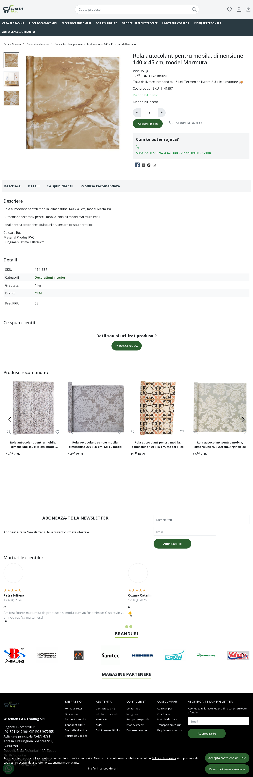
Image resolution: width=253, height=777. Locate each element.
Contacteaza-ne (105, 708)
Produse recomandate (100, 186)
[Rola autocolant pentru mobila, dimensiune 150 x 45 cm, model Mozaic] (33, 407)
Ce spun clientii (60, 186)
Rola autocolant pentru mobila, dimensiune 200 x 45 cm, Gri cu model (95, 444)
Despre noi (71, 714)
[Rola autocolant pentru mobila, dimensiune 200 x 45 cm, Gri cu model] (95, 407)
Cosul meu (163, 714)
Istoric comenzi (135, 725)
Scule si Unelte (106, 23)
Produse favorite (136, 730)
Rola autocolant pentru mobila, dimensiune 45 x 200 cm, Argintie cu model (220, 445)
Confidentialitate (75, 725)
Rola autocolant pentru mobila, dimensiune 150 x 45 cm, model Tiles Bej (158, 445)
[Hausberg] (206, 663)
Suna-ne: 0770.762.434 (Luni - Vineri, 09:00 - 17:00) (173, 153)
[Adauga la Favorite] (57, 432)
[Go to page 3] (130, 626)
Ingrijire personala (207, 23)
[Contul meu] (239, 9)
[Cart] (248, 9)
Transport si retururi (169, 725)
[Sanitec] (110, 663)
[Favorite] (229, 9)
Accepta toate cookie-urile (227, 758)
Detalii (34, 186)
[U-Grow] (174, 663)
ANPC (99, 725)
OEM (38, 293)
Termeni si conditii (76, 719)
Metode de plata (167, 719)
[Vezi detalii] (9, 431)
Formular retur (73, 708)
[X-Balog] (15, 663)
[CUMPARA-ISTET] (24, 9)
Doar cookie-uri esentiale (227, 769)
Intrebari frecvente (107, 714)
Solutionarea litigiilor (108, 730)
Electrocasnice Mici (43, 23)
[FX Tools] (78, 663)
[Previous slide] (10, 419)
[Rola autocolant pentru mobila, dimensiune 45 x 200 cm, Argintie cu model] (219, 407)
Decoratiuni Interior (38, 44)
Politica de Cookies (76, 736)
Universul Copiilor (175, 23)
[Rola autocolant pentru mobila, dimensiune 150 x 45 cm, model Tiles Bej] (157, 407)
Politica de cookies (164, 758)
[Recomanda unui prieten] (155, 165)
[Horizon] (47, 663)
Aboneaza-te (172, 544)
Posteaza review (126, 346)
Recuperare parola (137, 719)
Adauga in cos (148, 124)
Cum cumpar (164, 708)
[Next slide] (243, 419)
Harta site (102, 719)
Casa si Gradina (12, 44)
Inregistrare (133, 714)
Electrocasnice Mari (76, 23)
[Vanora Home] (238, 663)
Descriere (12, 186)
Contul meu (133, 708)
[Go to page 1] (122, 627)
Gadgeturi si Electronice (140, 23)
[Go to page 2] (126, 626)
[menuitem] (11, 60)
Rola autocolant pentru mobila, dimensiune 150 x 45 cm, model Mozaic (33, 445)
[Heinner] (142, 663)
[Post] (144, 165)
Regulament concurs (169, 730)
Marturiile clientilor (76, 730)
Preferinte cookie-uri (103, 768)
